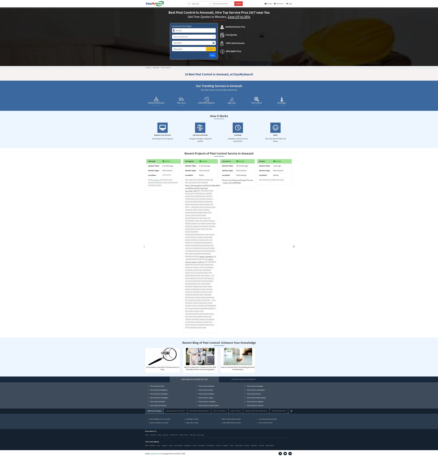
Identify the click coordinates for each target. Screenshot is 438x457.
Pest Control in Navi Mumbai (256, 398)
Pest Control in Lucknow (255, 405)
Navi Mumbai (179, 445)
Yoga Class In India (192, 423)
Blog (159, 435)
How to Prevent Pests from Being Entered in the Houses (237, 368)
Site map (193, 435)
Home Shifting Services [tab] (256, 411)
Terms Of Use (183, 435)
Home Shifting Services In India (159, 419)
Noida (195, 445)
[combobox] (199, 3)
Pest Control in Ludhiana (255, 402)
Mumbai (152, 445)
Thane (231, 445)
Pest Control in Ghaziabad (256, 390)
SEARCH (238, 4)
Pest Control (166, 67)
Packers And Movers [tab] (199, 411)
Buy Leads (200, 435)
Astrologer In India (192, 419)
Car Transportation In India (268, 419)
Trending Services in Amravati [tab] (243, 379)
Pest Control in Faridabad (158, 394)
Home (269, 4)
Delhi (146, 445)
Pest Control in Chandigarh (159, 398)
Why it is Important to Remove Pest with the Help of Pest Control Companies (200, 368)
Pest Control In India (265, 423)
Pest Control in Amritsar (158, 405)
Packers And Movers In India (158, 423)
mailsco (156, 180)
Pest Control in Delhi (157, 386)
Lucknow (219, 445)
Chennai (261, 445)
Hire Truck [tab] (236, 411)
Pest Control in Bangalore (159, 390)
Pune (158, 445)
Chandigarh (210, 445)
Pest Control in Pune (254, 394)
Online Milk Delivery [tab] (175, 411)
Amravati (156, 67)
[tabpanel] (219, 406)
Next (212, 55)
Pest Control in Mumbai (206, 386)
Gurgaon (164, 445)
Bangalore (187, 445)
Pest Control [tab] (219, 411)
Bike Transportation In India (231, 419)
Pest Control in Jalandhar (207, 402)
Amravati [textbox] (179, 31)
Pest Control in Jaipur (205, 398)
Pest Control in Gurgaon (255, 386)
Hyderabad (239, 445)
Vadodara (254, 445)
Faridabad (201, 445)
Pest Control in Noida (205, 390)
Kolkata (246, 445)
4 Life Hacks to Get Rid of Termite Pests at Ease (162, 368)
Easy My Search (155, 453)
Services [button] (279, 4)
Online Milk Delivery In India (231, 423)
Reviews (166, 435)
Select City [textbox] (195, 4)
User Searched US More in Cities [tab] (194, 379)
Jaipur (171, 445)
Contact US (174, 435)
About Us (154, 435)
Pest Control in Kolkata (206, 394)
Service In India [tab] (154, 411)
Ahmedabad (270, 445)
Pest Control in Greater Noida (208, 405)
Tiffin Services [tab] (279, 411)
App (290, 4)
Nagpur (225, 445)
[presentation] (144, 246)
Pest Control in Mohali (157, 402)
